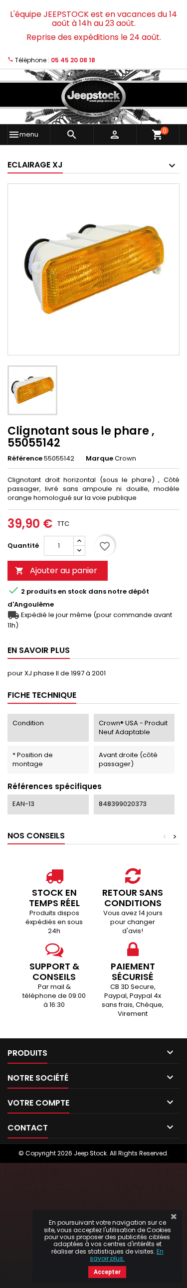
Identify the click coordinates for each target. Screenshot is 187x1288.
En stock (72, 591)
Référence (24, 458)
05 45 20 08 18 (73, 60)
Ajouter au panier (56, 570)
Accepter (107, 1272)
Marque (99, 458)
